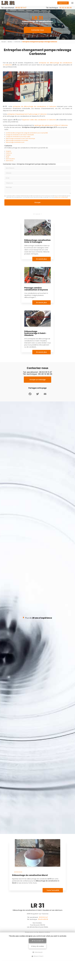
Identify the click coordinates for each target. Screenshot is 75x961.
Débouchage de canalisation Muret (30, 875)
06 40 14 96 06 (65, 7)
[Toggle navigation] (72, 3)
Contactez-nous (37, 30)
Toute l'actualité (52, 890)
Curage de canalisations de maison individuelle (20, 135)
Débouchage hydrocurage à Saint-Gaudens (35, 333)
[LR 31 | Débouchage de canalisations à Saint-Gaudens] (8, 3)
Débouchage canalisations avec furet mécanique (20, 138)
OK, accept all (38, 941)
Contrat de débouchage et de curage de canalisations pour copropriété (27, 133)
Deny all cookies (38, 946)
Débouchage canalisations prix (15, 142)
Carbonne (17, 42)
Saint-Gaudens (10, 159)
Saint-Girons (9, 160)
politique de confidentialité (60, 197)
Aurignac (8, 151)
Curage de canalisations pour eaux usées (18, 136)
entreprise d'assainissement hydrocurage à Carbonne (27, 114)
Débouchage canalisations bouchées (17, 140)
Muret (7, 157)
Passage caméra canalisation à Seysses (36, 288)
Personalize (38, 952)
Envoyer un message (38, 380)
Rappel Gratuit (63, 3)
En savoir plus (41, 259)
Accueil (3, 42)
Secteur (10, 42)
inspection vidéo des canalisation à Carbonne (39, 120)
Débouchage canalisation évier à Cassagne (37, 241)
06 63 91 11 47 (20, 7)
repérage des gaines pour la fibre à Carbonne (51, 125)
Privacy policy (38, 956)
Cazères (8, 155)
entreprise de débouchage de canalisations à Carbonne (34, 106)
